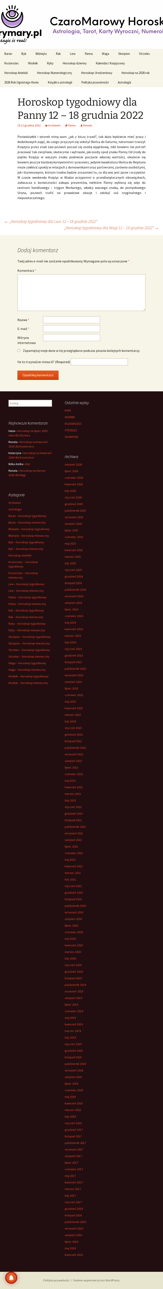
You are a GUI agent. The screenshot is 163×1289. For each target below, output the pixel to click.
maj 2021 (70, 860)
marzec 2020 (73, 952)
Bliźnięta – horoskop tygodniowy (29, 529)
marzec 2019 (73, 1031)
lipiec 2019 (71, 1004)
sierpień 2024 (73, 603)
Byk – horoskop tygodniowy (26, 542)
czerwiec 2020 (74, 932)
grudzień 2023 (74, 655)
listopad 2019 (73, 978)
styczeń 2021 (73, 886)
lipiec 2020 (71, 925)
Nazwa (23, 320)
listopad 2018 (73, 1057)
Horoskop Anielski (16, 73)
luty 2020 (70, 958)
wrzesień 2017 (74, 1149)
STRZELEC (71, 430)
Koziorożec (11, 63)
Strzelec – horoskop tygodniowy (29, 650)
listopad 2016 (73, 1215)
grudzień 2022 (74, 734)
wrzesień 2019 (74, 991)
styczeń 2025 (73, 570)
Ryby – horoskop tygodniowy (27, 623)
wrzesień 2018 (74, 1070)
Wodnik (33, 63)
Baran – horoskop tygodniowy (27, 516)
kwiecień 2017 (74, 1182)
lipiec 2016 (71, 1242)
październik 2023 (75, 669)
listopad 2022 (73, 741)
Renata (87, 125)
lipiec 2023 (71, 688)
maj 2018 (70, 1097)
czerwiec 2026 (74, 478)
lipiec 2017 (71, 1162)
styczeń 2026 (73, 497)
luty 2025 (70, 563)
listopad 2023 (73, 662)
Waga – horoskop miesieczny (27, 670)
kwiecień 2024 (74, 629)
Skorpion (124, 54)
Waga (105, 54)
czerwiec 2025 (74, 537)
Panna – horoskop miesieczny (27, 604)
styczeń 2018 (73, 1123)
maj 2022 (70, 780)
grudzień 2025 (74, 504)
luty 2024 (70, 642)
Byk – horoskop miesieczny (25, 549)
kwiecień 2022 (74, 787)
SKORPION (71, 437)
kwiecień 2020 (74, 945)
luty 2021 (70, 879)
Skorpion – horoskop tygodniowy (29, 637)
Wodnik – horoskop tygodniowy (28, 676)
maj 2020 (70, 939)
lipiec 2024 (71, 609)
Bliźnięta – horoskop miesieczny (28, 536)
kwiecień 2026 (74, 484)
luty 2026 (70, 491)
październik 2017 (75, 1143)
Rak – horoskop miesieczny (25, 617)
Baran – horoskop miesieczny (27, 522)
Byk (23, 54)
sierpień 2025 (73, 524)
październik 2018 (75, 1064)
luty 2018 (70, 1116)
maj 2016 (70, 1248)
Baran (8, 54)
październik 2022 (75, 748)
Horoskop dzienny (75, 63)
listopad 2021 (73, 820)
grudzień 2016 (74, 1209)
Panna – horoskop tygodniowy (27, 597)
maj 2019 (70, 1018)
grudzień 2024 (74, 576)
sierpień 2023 (73, 682)
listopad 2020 (73, 899)
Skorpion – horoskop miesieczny (29, 643)
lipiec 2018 (71, 1083)
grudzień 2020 (74, 892)
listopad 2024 (73, 583)
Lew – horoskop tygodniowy (26, 584)
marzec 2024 (73, 636)
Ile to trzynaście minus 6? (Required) (43, 362)
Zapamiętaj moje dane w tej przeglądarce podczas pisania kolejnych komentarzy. (81, 350)
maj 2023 (70, 701)
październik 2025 (75, 510)
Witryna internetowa (26, 340)
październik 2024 (75, 589)
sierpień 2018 (73, 1077)
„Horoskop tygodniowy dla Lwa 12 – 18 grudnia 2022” (50, 221)
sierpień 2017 (73, 1156)
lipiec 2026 (71, 471)
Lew (73, 54)
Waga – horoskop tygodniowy (27, 663)
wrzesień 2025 (74, 517)
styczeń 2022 (73, 807)
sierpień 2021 (73, 840)
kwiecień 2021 (74, 866)
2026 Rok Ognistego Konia (21, 82)
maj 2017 (70, 1176)
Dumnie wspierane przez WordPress (96, 1280)
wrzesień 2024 (74, 596)
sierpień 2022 (73, 761)
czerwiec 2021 (74, 853)
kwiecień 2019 (74, 1024)
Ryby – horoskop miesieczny (26, 630)
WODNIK (70, 417)
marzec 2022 (73, 794)
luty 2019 (70, 1037)
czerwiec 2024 (74, 616)
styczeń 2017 (73, 1202)
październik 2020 (75, 906)
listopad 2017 (73, 1136)
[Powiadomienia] (11, 1278)
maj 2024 (70, 622)
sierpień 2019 (73, 998)
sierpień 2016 (73, 1235)
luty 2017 (70, 1195)
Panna (89, 54)
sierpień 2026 (73, 464)
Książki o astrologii (60, 82)
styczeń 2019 (73, 1044)
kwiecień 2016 (74, 1255)
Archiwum (54, 125)
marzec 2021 (73, 873)
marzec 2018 (73, 1110)
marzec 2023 (73, 715)
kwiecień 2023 (74, 708)
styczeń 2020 (73, 965)
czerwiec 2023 (74, 695)
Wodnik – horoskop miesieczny (28, 683)
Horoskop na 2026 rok (135, 73)
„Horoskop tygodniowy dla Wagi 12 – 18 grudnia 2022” (111, 227)
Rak (58, 54)
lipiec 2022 (71, 767)
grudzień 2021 (74, 813)
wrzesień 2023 (74, 675)
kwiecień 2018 (74, 1103)
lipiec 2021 (71, 846)
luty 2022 (70, 800)
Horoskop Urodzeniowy (96, 73)
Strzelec (144, 54)
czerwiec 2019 (74, 1011)
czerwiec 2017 (74, 1169)
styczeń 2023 (73, 728)
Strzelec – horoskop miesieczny (28, 656)
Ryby (50, 63)
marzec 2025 (73, 557)
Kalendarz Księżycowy (110, 63)
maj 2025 (70, 543)
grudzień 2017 (74, 1130)
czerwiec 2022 (74, 774)
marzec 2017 (73, 1189)
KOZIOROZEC (73, 424)
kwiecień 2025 (74, 550)
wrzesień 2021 (74, 833)
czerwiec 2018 (74, 1090)
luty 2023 (70, 721)
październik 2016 (75, 1222)
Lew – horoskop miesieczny (26, 591)
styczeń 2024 (73, 649)
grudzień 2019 (74, 971)
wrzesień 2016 (74, 1228)
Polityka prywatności (95, 82)
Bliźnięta (41, 54)
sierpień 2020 (73, 919)
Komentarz (26, 270)
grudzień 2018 (74, 1051)
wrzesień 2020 (74, 912)
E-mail (23, 329)
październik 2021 (75, 827)
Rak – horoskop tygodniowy (26, 610)
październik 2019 (75, 985)
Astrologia (124, 82)
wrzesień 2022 (74, 754)
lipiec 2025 (71, 530)
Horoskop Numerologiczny (54, 73)
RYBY (68, 410)
